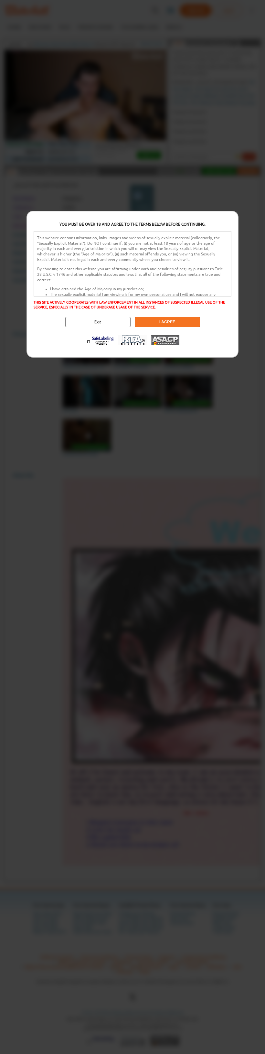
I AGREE (167, 322)
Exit (97, 322)
